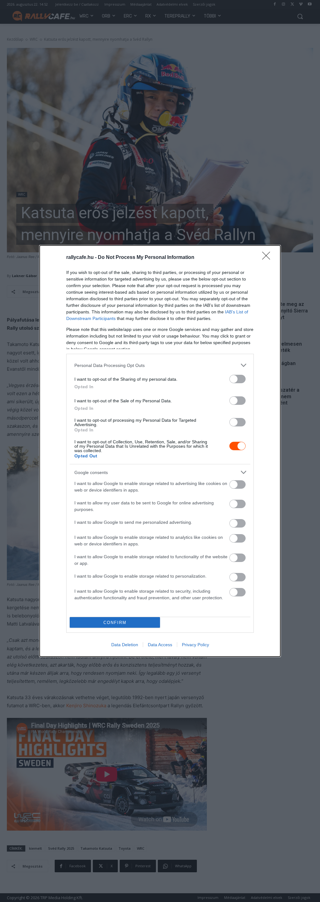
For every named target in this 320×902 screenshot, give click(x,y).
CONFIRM (115, 622)
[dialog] (160, 451)
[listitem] (160, 365)
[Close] (268, 258)
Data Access (160, 644)
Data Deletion (124, 644)
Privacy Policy (195, 644)
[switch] (237, 379)
